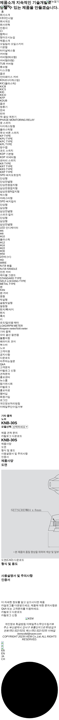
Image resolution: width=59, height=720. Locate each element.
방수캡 (4, 147)
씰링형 (4, 306)
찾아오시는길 (7, 37)
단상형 (4, 178)
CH (3, 659)
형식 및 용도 (8, 450)
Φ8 (1, 233)
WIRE (3, 262)
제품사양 (6, 443)
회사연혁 (5, 24)
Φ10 (2, 236)
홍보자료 (5, 390)
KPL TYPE (6, 144)
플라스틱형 (6, 129)
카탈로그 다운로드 (11, 436)
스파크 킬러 (6, 214)
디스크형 (5, 70)
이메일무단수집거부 (11, 406)
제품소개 (5, 40)
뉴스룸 (4, 380)
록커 (2, 316)
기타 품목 (5, 331)
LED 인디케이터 (9, 227)
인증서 (4, 28)
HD (2, 260)
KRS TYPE (6, 169)
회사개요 (5, 21)
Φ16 (2, 245)
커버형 (4, 53)
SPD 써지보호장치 (10, 175)
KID (2, 92)
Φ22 (2, 248)
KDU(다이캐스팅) (10, 80)
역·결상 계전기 (8, 116)
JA (2, 656)
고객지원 (5, 351)
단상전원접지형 (9, 185)
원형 (2, 296)
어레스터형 (6, 198)
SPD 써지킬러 (8, 201)
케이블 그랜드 (8, 275)
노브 (2, 348)
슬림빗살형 (6, 303)
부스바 (4, 344)
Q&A (2, 364)
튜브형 (4, 67)
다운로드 (5, 358)
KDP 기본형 (7, 154)
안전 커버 (5, 272)
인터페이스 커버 (9, 77)
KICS (3, 89)
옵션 (2, 73)
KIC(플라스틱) (8, 83)
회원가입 (5, 397)
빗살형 (4, 299)
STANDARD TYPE (11, 278)
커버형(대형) (7, 60)
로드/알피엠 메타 (9, 322)
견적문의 (5, 374)
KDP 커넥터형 (8, 157)
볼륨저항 (5, 338)
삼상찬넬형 (6, 211)
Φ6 (1, 231)
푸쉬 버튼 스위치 (9, 132)
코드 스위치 (6, 150)
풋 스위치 (5, 123)
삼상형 (4, 208)
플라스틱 (5, 239)
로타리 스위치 (8, 160)
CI (1, 31)
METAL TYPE (8, 284)
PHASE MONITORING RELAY (17, 120)
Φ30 (2, 251)
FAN (2, 290)
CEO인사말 (6, 18)
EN (3, 653)
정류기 (4, 107)
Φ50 (2, 254)
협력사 (4, 34)
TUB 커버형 (6, 63)
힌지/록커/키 (7, 309)
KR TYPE (5, 163)
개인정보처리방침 (10, 403)
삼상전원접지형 (9, 188)
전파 (2, 110)
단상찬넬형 (6, 181)
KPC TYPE (6, 141)
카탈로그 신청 (8, 370)
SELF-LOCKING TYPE (13, 281)
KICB (3, 86)
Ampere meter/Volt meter (14, 328)
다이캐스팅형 (7, 126)
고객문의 (5, 367)
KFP (2, 98)
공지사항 (5, 354)
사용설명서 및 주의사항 (14, 453)
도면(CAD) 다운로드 (12, 560)
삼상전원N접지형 (10, 191)
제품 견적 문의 (9, 432)
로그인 (4, 400)
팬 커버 (4, 293)
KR (3, 650)
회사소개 (5, 14)
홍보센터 (5, 377)
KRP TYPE (6, 172)
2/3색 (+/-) (5, 257)
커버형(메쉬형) (8, 57)
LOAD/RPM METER (11, 325)
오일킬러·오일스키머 (11, 44)
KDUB (3, 100)
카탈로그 (5, 387)
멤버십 (4, 393)
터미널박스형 (7, 50)
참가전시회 (6, 383)
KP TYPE (5, 136)
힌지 (2, 312)
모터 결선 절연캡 (9, 335)
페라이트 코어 (8, 341)
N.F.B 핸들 (6, 265)
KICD (3, 95)
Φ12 (2, 242)
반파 (2, 113)
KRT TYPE (6, 166)
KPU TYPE (6, 138)
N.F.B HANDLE (8, 269)
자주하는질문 (7, 361)
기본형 (4, 47)
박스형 (4, 194)
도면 (3, 447)
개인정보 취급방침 (15, 624)
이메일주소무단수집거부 (40, 624)
